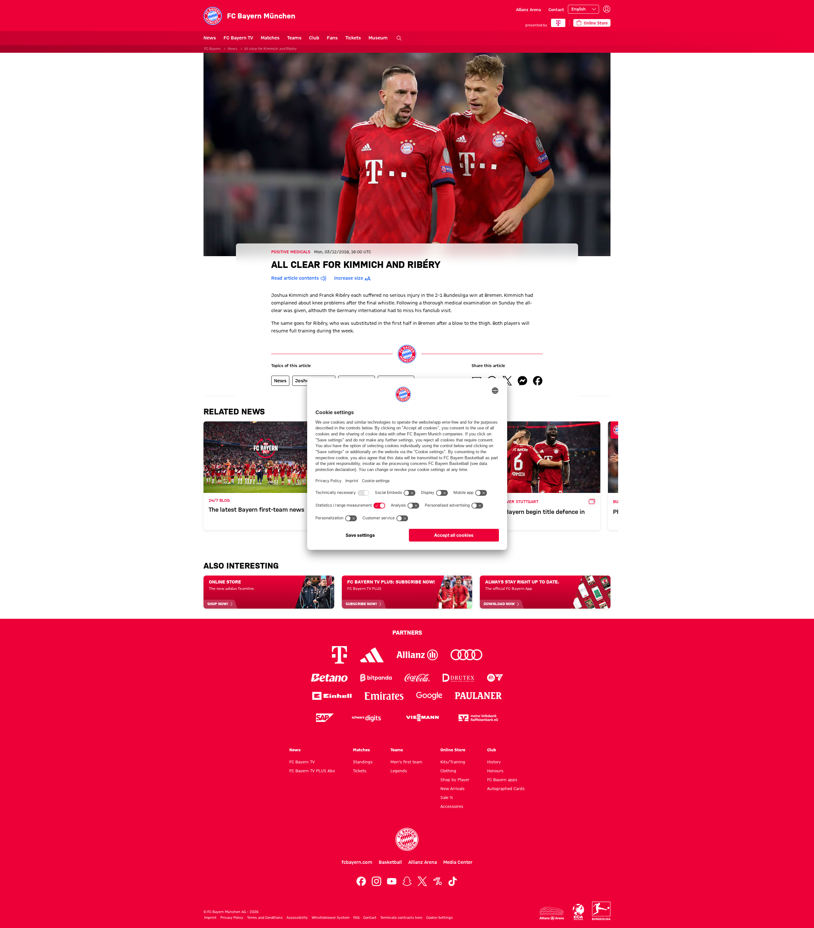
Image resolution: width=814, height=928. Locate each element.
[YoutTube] (392, 881)
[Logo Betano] (329, 678)
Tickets (353, 37)
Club (314, 37)
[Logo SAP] (325, 717)
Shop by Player (454, 779)
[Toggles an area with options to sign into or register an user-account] (606, 9)
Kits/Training (452, 762)
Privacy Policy (231, 917)
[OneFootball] (437, 881)
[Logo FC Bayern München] (407, 839)
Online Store (452, 749)
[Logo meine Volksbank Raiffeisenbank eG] (478, 717)
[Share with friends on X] (507, 381)
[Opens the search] (399, 38)
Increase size (348, 278)
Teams (294, 37)
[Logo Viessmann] (422, 717)
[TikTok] (453, 881)
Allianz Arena (528, 9)
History (494, 762)
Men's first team (406, 762)
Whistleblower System (330, 917)
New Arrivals (452, 788)
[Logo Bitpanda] (376, 678)
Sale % (446, 797)
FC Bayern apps (502, 779)
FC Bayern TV (238, 37)
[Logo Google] (429, 696)
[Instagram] (376, 881)
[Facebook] (361, 881)
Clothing (448, 770)
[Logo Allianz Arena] (552, 913)
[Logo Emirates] (384, 696)
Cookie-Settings (439, 917)
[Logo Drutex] (458, 678)
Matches (270, 37)
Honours (495, 770)
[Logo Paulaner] (478, 695)
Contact (556, 9)
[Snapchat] (407, 881)
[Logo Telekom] (339, 655)
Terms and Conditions (265, 917)
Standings (363, 762)
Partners (407, 632)
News (210, 37)
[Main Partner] (558, 23)
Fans (332, 37)
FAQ (356, 917)
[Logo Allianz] (417, 654)
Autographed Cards (506, 788)
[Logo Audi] (466, 654)
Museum (378, 37)
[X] (422, 881)
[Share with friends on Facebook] (538, 381)
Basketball (390, 862)
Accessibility (297, 917)
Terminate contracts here (401, 917)
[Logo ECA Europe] (578, 912)
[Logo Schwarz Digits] (366, 718)
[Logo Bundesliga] (601, 911)
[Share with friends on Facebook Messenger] (522, 381)
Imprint (210, 917)
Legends (398, 770)
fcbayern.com (356, 862)
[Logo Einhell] (332, 696)
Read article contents (295, 278)
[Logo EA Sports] (495, 678)
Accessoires (451, 806)
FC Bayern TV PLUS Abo (312, 770)
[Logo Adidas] (372, 655)
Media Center (458, 862)
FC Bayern (212, 49)
